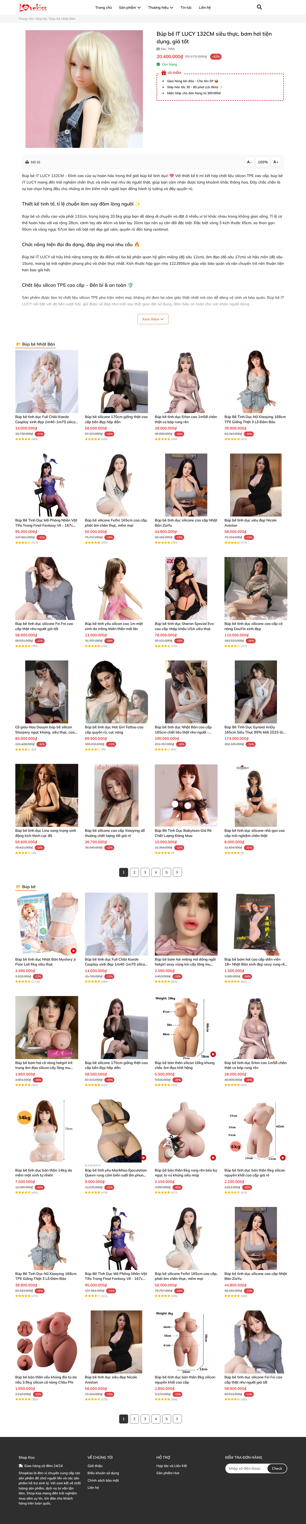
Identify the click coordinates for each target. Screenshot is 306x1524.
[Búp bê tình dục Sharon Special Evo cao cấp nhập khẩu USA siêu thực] (186, 588)
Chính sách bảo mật (103, 1480)
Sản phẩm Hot (167, 1473)
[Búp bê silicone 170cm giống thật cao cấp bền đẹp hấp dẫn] (116, 381)
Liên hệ (93, 1487)
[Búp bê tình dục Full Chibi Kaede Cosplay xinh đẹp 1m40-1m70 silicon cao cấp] (46, 381)
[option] (84, 89)
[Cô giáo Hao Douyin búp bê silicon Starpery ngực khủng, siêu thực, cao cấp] (46, 691)
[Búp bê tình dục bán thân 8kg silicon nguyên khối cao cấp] (186, 1341)
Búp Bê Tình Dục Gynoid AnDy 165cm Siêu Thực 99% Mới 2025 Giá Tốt (254, 732)
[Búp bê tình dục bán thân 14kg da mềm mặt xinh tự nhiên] (46, 1131)
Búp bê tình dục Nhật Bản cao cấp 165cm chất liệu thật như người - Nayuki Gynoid (183, 732)
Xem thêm (151, 319)
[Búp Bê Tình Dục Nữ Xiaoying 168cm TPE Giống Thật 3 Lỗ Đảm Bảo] (255, 381)
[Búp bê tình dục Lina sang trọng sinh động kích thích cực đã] (46, 795)
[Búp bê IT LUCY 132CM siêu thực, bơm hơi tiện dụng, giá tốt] (84, 89)
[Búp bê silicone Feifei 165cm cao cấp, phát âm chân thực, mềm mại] (116, 485)
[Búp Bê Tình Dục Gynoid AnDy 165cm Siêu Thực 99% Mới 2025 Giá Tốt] (255, 691)
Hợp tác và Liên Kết (171, 1466)
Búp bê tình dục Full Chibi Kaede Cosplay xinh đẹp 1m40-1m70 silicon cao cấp (46, 421)
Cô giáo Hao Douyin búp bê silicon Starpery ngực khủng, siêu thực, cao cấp (45, 732)
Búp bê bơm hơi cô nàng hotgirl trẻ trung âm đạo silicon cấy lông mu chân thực (44, 1067)
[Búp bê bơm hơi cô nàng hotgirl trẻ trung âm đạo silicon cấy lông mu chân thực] (46, 1027)
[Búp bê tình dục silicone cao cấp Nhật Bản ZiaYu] (186, 485)
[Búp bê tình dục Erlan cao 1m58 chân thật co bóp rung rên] (186, 381)
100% (263, 162)
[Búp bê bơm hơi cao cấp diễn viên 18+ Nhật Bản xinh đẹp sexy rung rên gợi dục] (255, 924)
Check (277, 1468)
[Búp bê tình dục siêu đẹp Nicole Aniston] (255, 485)
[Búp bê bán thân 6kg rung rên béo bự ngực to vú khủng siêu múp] (186, 1131)
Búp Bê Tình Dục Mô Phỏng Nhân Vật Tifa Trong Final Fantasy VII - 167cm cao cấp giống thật (46, 525)
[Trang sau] (177, 872)
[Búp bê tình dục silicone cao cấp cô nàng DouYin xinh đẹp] (255, 588)
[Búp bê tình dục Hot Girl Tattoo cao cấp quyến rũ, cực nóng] (116, 691)
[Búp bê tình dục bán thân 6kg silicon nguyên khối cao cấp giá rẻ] (255, 1131)
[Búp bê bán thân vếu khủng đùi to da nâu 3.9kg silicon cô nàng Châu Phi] (46, 1341)
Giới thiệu (95, 1466)
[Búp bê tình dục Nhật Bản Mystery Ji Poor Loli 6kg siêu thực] (46, 924)
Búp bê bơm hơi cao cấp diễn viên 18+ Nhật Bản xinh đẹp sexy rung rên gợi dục (255, 964)
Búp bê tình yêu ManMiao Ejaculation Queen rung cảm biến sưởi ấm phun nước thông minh (116, 1175)
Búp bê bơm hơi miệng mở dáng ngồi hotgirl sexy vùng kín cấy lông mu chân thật (185, 964)
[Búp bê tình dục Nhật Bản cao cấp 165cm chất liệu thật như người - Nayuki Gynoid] (186, 691)
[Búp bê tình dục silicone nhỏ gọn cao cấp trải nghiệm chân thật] (255, 795)
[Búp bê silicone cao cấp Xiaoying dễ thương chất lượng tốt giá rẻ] (116, 795)
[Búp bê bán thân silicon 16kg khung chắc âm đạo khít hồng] (186, 1027)
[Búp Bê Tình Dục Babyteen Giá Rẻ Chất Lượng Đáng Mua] (186, 795)
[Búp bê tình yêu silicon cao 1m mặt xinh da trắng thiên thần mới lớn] (116, 588)
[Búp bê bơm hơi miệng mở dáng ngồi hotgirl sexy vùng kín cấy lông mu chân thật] (186, 924)
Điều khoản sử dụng (103, 1473)
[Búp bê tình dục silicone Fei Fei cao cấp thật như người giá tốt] (46, 588)
